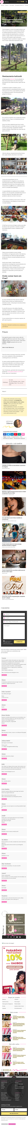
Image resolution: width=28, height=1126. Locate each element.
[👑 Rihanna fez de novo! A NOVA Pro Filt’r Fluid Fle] (2, 1074)
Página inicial (4, 1082)
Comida (8, 436)
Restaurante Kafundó (19, 438)
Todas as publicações (6, 1100)
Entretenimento (5, 494)
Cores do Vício (5, 697)
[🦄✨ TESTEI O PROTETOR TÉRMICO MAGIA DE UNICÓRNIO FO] (7, 1074)
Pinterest (17, 1097)
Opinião (4, 1008)
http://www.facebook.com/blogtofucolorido (12, 796)
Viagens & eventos (19, 1088)
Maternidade (17, 1003)
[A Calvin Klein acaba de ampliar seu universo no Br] (16, 1074)
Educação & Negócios (19, 5)
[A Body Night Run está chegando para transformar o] (21, 1074)
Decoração (12, 5)
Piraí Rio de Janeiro (8, 438)
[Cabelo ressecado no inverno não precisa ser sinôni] (25, 1074)
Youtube (17, 1098)
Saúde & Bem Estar (6, 468)
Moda (3, 1006)
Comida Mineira (15, 436)
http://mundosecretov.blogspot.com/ (10, 672)
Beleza (2, 5)
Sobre (2, 1085)
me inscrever (14, 1113)
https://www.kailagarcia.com (8, 771)
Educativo (3, 1094)
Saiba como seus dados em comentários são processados (13, 651)
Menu (7, 1)
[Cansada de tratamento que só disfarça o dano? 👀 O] (11, 1074)
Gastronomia (5, 17)
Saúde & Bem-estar (19, 1086)
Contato (3, 1086)
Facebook (17, 1094)
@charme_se (7, 1070)
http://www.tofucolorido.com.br (9, 795)
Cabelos (6, 5)
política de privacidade (8, 643)
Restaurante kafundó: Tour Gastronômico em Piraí (12, 22)
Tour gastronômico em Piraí (14, 371)
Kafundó (12, 79)
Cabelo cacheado (19, 1084)
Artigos (2, 1084)
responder (4, 709)
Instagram (17, 1095)
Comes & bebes (4, 1097)
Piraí (10, 17)
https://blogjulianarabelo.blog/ (11, 746)
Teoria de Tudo (4, 1098)
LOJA (2, 1088)
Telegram (17, 1100)
